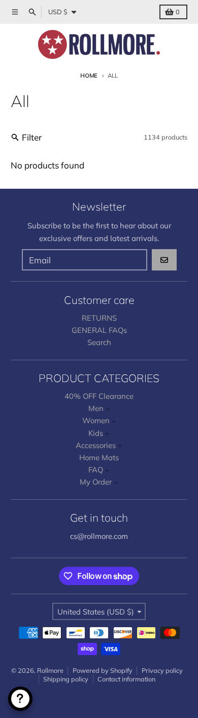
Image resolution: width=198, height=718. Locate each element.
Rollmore (50, 670)
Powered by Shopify (103, 670)
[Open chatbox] (20, 699)
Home (88, 75)
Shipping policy (65, 679)
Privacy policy (162, 670)
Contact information (126, 679)
